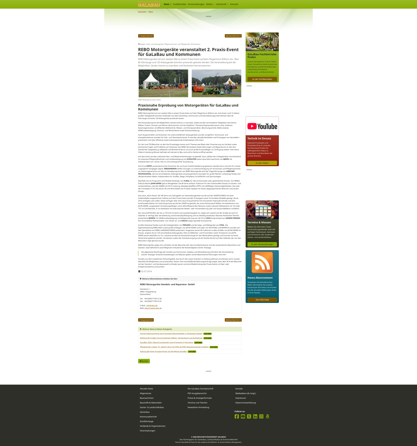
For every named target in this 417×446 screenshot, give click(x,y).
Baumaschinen (147, 398)
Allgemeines (145, 393)
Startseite (142, 11)
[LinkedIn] (255, 416)
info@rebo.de (151, 305)
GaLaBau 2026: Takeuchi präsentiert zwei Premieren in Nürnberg (166, 342)
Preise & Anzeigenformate (200, 398)
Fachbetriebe (179, 4)
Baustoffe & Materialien (151, 402)
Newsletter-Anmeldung (198, 407)
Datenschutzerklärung (245, 402)
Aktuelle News (146, 388)
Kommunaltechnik (148, 416)
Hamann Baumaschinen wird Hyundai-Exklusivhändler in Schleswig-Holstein (171, 333)
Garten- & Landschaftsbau (152, 407)
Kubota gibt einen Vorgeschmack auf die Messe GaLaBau (163, 351)
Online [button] (209, 4)
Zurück (144, 361)
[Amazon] (267, 416)
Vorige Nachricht (147, 36)
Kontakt (234, 4)
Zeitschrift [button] (221, 4)
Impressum (240, 398)
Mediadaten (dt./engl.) (245, 393)
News (150, 11)
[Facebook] (237, 416)
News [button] (167, 4)
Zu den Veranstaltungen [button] (262, 244)
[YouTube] (243, 416)
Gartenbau (145, 412)
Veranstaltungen (196, 4)
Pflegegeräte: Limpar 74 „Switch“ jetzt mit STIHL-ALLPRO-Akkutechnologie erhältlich (174, 347)
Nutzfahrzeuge (146, 421)
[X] (249, 416)
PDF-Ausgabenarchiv (197, 393)
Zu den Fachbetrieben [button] (262, 79)
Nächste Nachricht (232, 36)
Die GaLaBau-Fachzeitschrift (200, 388)
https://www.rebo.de (153, 308)
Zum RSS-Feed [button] (262, 299)
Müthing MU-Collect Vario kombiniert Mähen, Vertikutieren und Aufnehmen (171, 338)
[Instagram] (261, 416)
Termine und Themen (197, 402)
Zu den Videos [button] (262, 163)
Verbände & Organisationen (152, 426)
